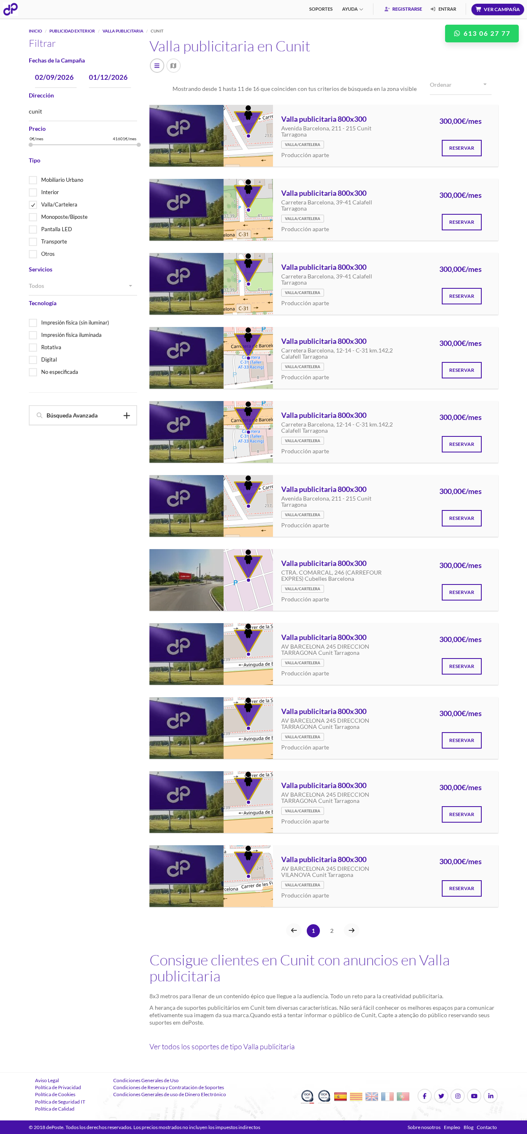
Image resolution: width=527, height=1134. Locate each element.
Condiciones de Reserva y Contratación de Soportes (168, 1087)
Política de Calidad (55, 1109)
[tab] (83, 415)
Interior (50, 192)
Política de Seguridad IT (60, 1102)
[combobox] (83, 286)
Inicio (35, 30)
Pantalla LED (56, 229)
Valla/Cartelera (59, 204)
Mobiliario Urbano (62, 179)
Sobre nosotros (424, 1127)
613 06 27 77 (486, 33)
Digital (49, 359)
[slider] (31, 145)
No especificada (59, 372)
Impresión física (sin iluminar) (75, 322)
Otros (48, 253)
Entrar (447, 9)
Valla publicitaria (123, 30)
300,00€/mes (460, 121)
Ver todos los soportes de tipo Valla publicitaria (222, 1046)
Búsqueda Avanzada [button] (72, 415)
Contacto (487, 1127)
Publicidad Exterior (72, 30)
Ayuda (350, 9)
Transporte (54, 241)
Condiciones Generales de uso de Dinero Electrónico (169, 1094)
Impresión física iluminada (71, 335)
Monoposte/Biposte (64, 216)
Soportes (321, 9)
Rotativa (51, 347)
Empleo (452, 1127)
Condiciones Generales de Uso (146, 1080)
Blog (468, 1127)
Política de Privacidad (58, 1087)
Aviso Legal (47, 1080)
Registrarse (407, 9)
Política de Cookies (55, 1094)
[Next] (351, 930)
